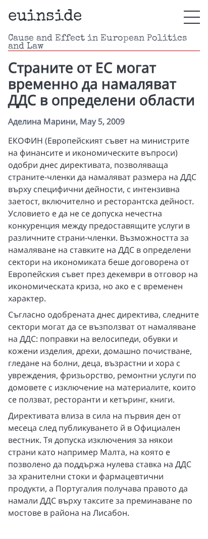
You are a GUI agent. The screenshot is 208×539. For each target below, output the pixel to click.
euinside (45, 17)
